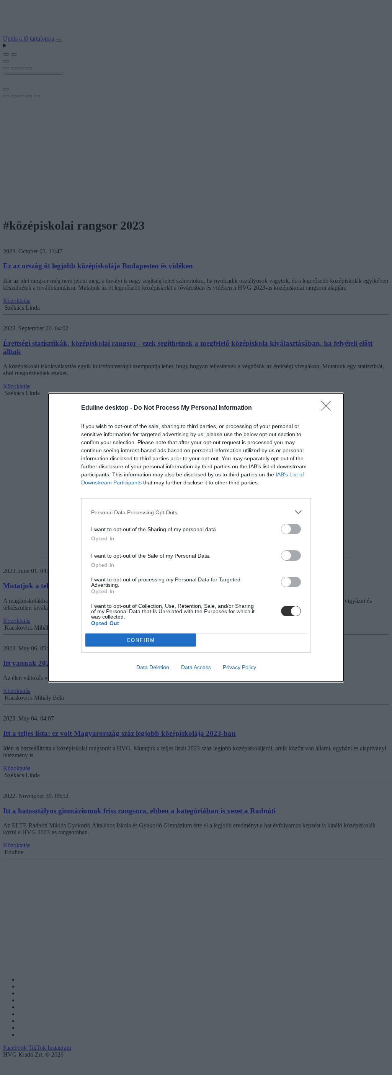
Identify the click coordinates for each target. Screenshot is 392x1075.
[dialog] (196, 537)
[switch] (291, 529)
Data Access (196, 667)
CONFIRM (141, 640)
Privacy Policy (239, 667)
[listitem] (196, 512)
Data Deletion (152, 667)
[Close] (328, 408)
